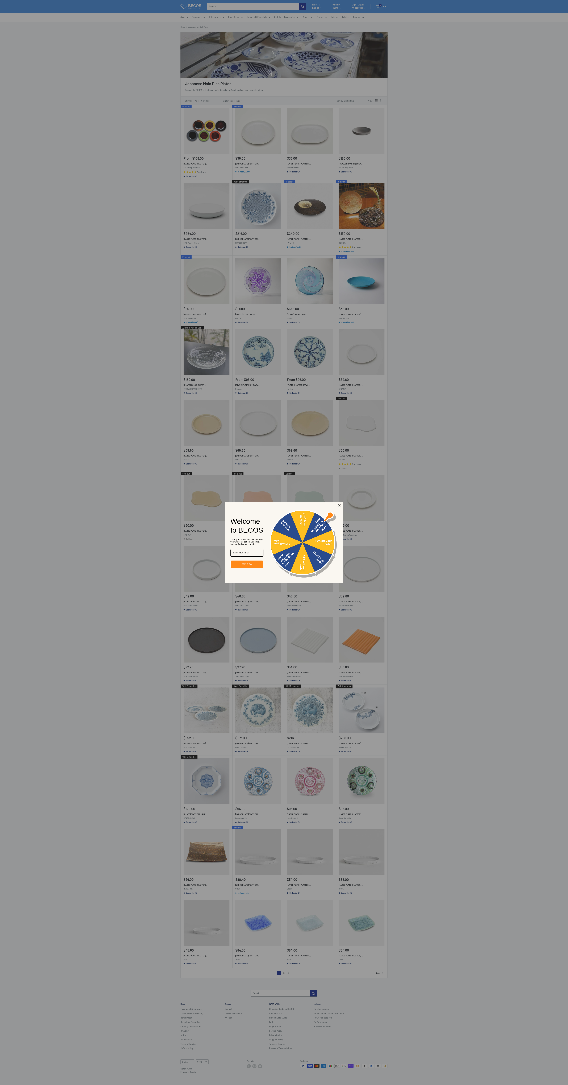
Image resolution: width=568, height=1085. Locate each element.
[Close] (339, 505)
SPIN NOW (247, 564)
